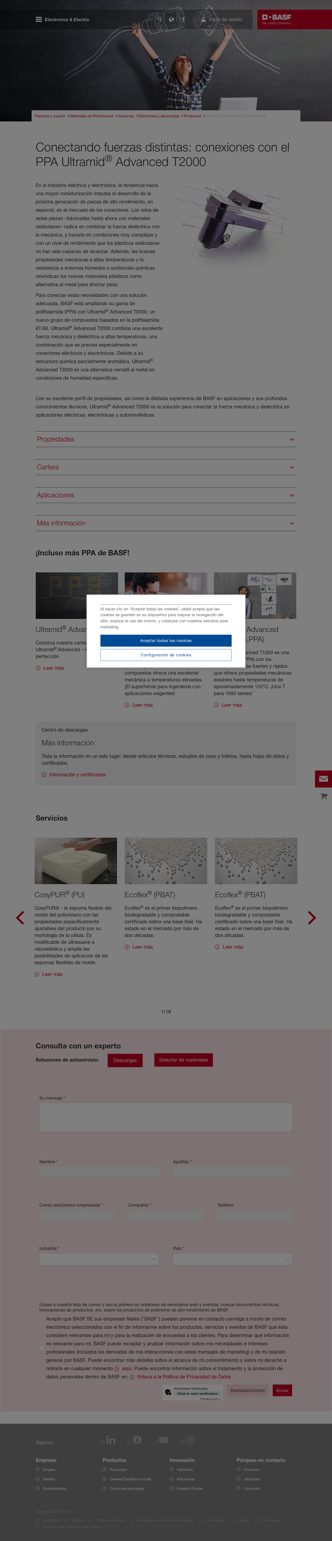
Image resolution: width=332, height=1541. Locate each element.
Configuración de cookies (166, 654)
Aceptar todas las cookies (166, 640)
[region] (166, 631)
